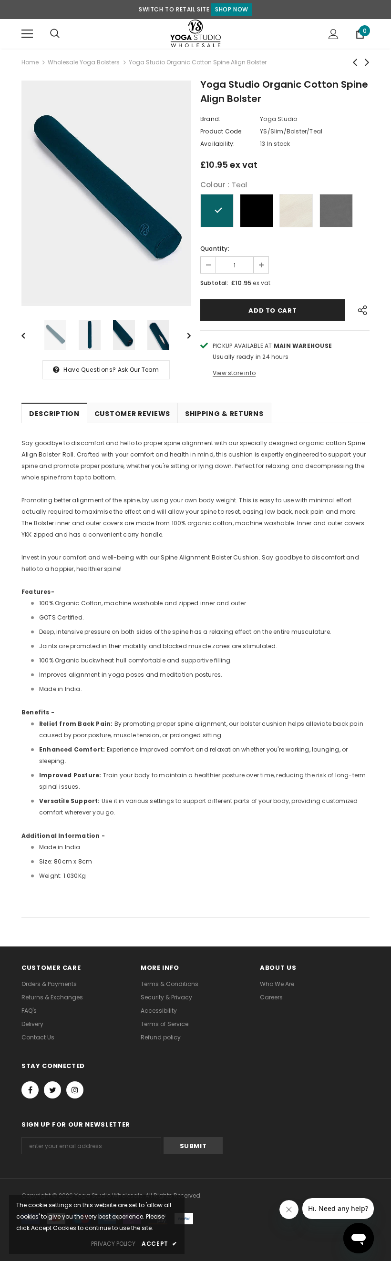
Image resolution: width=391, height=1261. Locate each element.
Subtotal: (214, 283)
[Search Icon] (55, 34)
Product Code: (221, 131)
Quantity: (214, 248)
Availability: (217, 144)
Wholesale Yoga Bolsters (84, 62)
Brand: (210, 119)
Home (30, 62)
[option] (106, 193)
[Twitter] (52, 1089)
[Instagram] (74, 1089)
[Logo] (195, 33)
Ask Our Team (138, 370)
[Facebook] (30, 1089)
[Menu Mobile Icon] (27, 34)
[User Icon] (334, 34)
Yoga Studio (278, 119)
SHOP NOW (231, 9)
